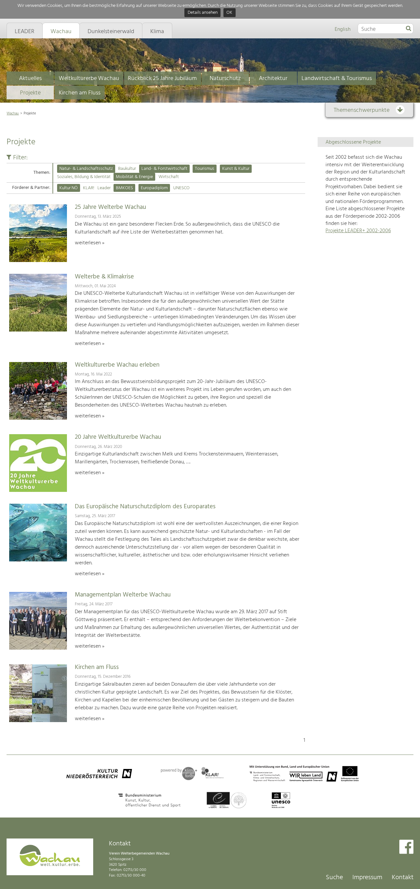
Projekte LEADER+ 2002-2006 (358, 231)
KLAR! (88, 188)
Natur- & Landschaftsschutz (86, 168)
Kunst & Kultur (235, 168)
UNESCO (181, 188)
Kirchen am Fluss (79, 93)
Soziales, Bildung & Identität (84, 177)
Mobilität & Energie (134, 177)
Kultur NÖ (68, 188)
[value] (408, 29)
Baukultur (127, 168)
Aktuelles (30, 78)
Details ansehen (203, 13)
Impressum (367, 877)
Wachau (13, 113)
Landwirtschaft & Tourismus (337, 78)
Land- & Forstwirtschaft (164, 168)
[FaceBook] (406, 847)
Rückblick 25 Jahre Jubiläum (162, 78)
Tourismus (204, 168)
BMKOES (124, 188)
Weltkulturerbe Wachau (89, 78)
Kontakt (402, 877)
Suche (334, 877)
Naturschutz (225, 78)
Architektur (273, 78)
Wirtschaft (168, 177)
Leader (104, 188)
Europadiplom (154, 188)
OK (229, 13)
